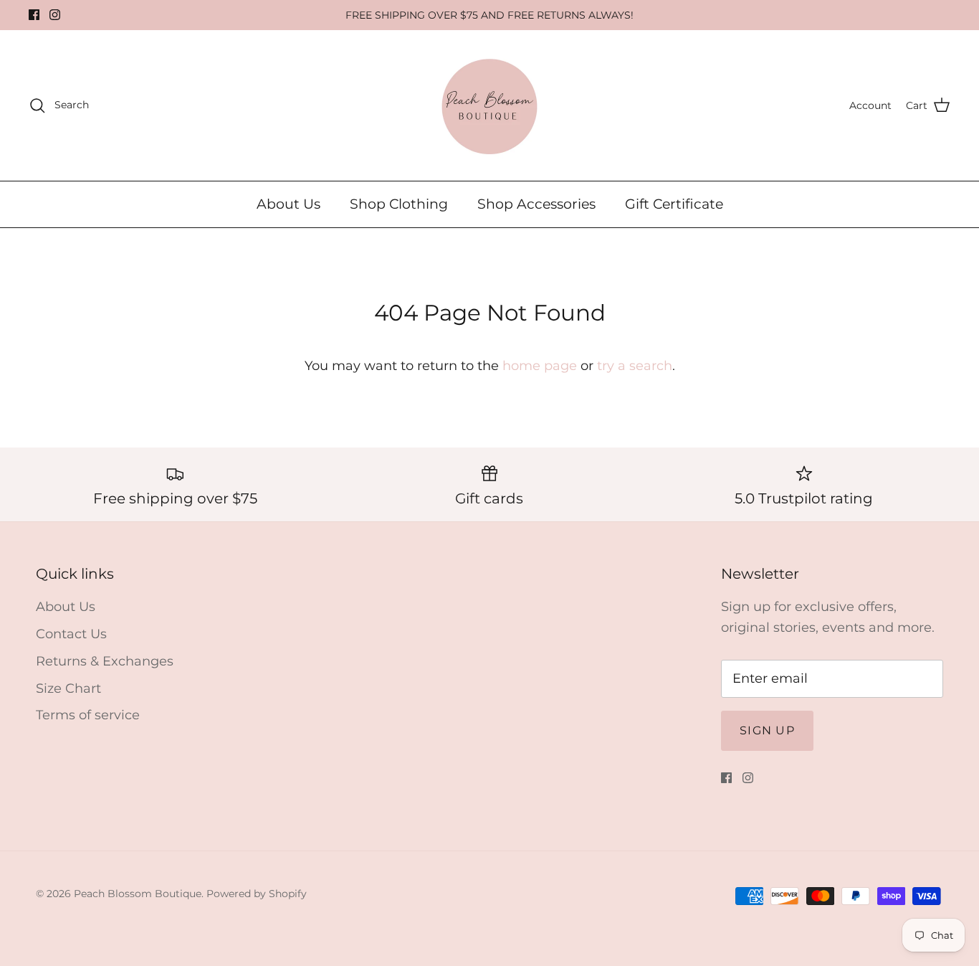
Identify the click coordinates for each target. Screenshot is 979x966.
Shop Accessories (536, 204)
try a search (634, 366)
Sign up (767, 730)
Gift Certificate (674, 204)
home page (539, 366)
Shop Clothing (399, 204)
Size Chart (68, 688)
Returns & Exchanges (104, 661)
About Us (288, 204)
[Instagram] (54, 14)
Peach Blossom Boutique (137, 893)
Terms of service (88, 715)
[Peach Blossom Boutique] (489, 105)
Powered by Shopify (256, 893)
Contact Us (71, 634)
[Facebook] (34, 14)
